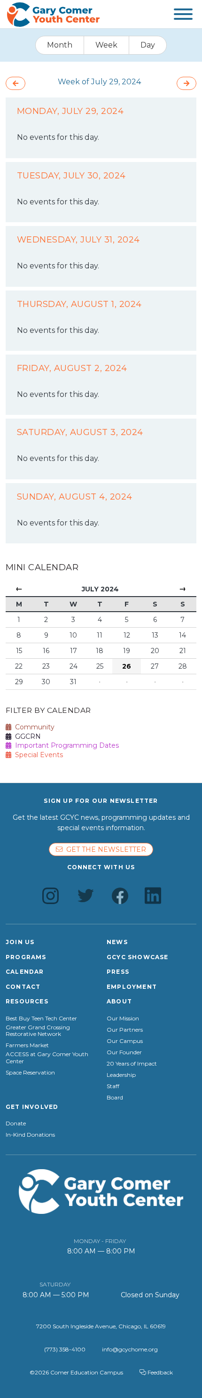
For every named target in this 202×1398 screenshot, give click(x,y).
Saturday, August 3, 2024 (80, 432)
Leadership (121, 1075)
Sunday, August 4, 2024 (74, 497)
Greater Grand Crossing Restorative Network (38, 1030)
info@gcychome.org (130, 1349)
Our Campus (125, 1041)
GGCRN (26, 736)
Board (115, 1097)
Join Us (20, 941)
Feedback (159, 1372)
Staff (113, 1086)
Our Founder (124, 1052)
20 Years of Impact (132, 1063)
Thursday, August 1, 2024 (79, 304)
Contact (23, 986)
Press (118, 971)
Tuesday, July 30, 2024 (71, 175)
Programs (26, 957)
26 (126, 666)
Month (59, 44)
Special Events (37, 755)
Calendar (25, 971)
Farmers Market (27, 1045)
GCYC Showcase (138, 957)
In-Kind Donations (30, 1134)
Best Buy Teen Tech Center (41, 1018)
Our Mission (123, 1018)
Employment (132, 986)
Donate (16, 1123)
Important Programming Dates (65, 745)
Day (147, 44)
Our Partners (125, 1029)
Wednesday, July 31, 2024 (78, 239)
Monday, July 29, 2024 (70, 111)
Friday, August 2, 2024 (72, 368)
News (117, 941)
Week (106, 44)
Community (32, 727)
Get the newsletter (104, 849)
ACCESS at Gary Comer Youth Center (47, 1057)
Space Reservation (30, 1072)
